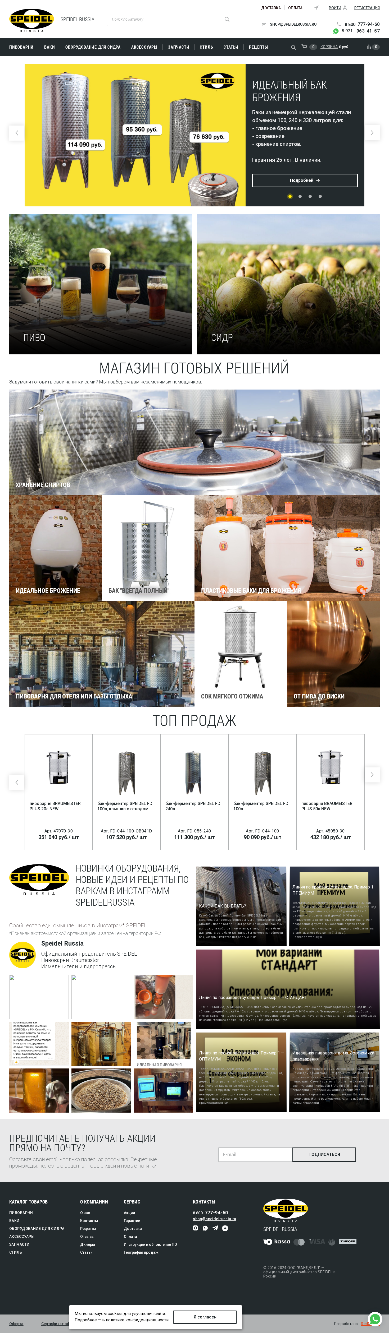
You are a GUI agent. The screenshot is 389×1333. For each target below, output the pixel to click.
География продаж (141, 1252)
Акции (129, 1213)
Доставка (271, 8)
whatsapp (205, 1228)
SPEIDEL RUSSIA (31, 20)
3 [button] (310, 196)
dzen (225, 1228)
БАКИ (49, 47)
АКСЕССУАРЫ (144, 47)
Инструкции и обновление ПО (150, 1244)
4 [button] (320, 196)
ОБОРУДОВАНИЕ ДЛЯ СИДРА (93, 47)
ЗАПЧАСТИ (178, 47)
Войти (335, 8)
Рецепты (258, 47)
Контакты (89, 1221)
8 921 (361, 31)
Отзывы (87, 1236)
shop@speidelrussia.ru (293, 24)
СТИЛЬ (206, 47)
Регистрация (367, 8)
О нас (85, 1213)
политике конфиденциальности (137, 1319)
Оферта (16, 1324)
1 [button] (290, 196)
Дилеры (87, 1244)
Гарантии (132, 1221)
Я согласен (205, 1317)
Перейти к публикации (35, 1013)
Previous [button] (16, 133)
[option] (194, 135)
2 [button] (300, 196)
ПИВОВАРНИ (21, 47)
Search (227, 19)
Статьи (231, 47)
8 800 (362, 24)
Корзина (329, 47)
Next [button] (372, 132)
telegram (215, 1228)
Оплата (295, 8)
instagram (195, 1228)
